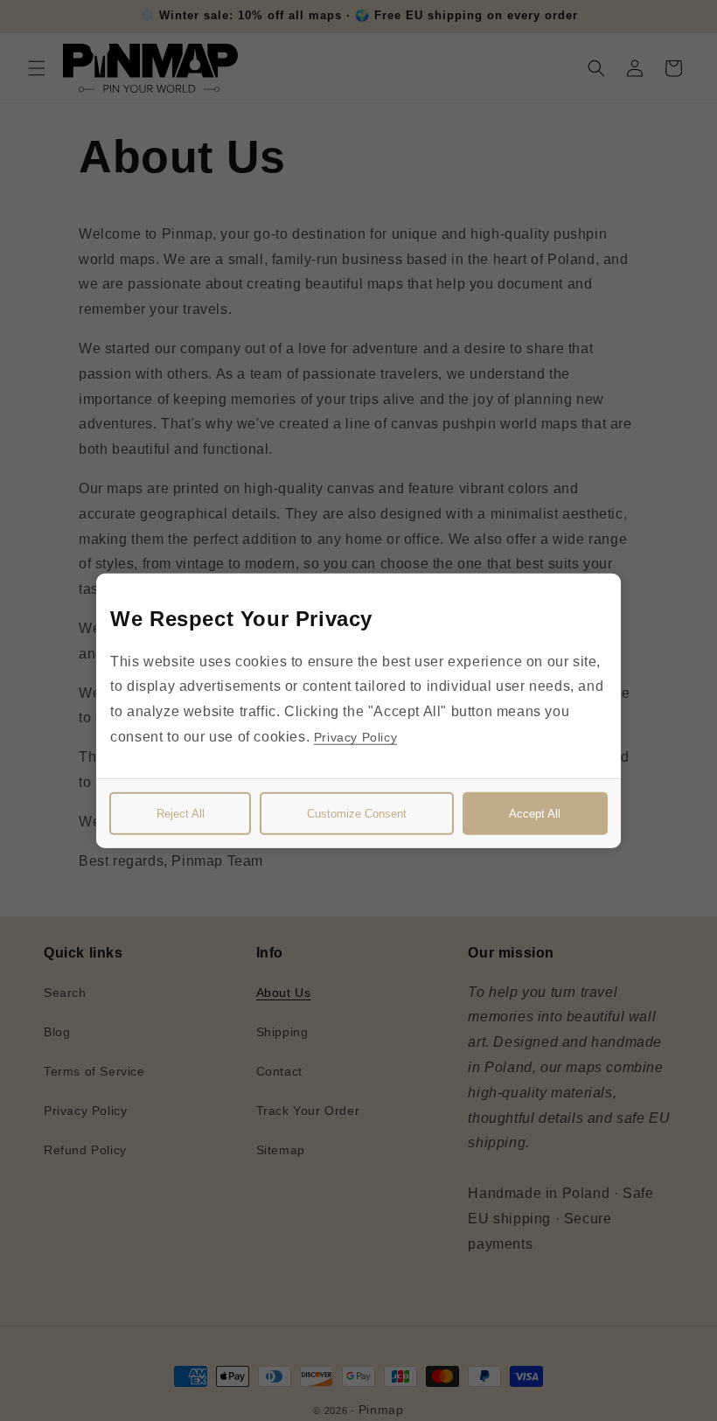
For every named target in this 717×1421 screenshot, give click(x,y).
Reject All (181, 813)
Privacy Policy (355, 737)
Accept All (534, 813)
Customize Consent (357, 813)
